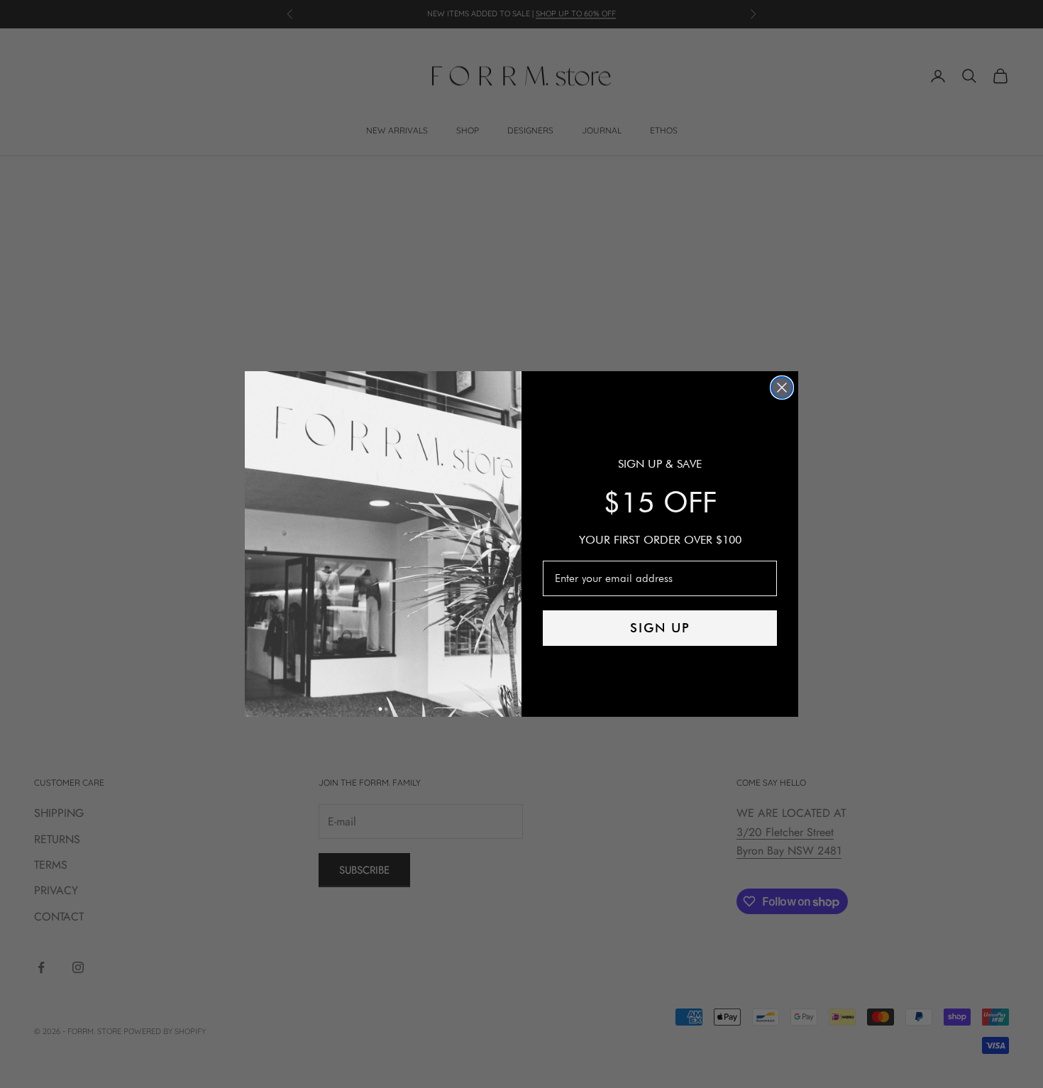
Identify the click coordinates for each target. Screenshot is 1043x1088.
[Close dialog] (782, 387)
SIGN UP (660, 627)
